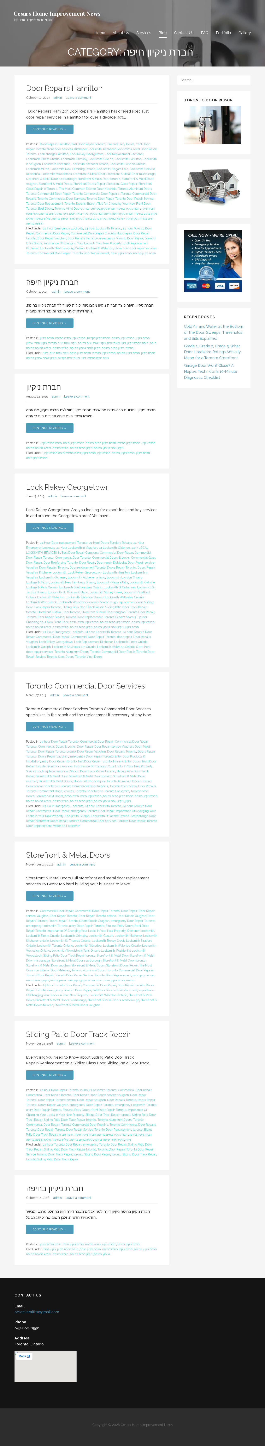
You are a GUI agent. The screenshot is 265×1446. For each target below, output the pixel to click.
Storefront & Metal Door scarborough (51, 178)
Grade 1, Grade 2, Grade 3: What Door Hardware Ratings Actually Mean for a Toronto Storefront (212, 352)
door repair (124, 233)
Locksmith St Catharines (120, 587)
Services (143, 33)
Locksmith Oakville (142, 169)
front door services (60, 149)
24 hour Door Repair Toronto (59, 741)
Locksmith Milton (37, 169)
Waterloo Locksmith (66, 825)
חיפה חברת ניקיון (100, 213)
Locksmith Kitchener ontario (89, 164)
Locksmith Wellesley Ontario (124, 597)
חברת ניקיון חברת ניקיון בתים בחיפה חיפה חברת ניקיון (76, 453)
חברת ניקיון (148, 208)
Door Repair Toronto (63, 916)
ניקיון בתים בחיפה (95, 218)
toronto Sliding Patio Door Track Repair (52, 1159)
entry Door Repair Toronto (59, 761)
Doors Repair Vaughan (53, 756)
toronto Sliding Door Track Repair (134, 1154)
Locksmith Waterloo (99, 248)
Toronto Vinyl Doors (68, 208)
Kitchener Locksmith (88, 149)
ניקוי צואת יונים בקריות (62, 343)
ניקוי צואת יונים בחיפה (54, 213)
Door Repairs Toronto (53, 567)
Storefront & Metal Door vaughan (103, 612)
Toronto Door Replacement (44, 203)
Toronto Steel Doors (39, 208)
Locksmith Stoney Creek (105, 592)
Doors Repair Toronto (121, 567)
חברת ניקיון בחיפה (128, 208)
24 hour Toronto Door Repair (62, 985)
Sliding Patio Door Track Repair (83, 607)
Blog (162, 33)
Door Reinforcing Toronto (60, 562)
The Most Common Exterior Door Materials (87, 188)
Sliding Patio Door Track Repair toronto (69, 955)
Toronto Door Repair (100, 198)
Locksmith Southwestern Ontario (80, 587)
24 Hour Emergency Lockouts (63, 228)
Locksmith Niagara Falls (112, 169)
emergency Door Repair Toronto (91, 756)
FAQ (204, 33)
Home (99, 33)
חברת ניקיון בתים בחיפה (70, 338)
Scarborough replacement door (121, 602)
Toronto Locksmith (116, 791)
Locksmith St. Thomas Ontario (68, 592)
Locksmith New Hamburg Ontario (73, 169)
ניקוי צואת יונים (78, 213)
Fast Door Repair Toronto (88, 144)
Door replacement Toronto (88, 567)
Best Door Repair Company (80, 552)
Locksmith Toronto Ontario (55, 945)
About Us (121, 33)
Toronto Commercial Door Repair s (95, 193)
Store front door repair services (136, 248)
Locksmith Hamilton (128, 159)
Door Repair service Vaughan (113, 746)
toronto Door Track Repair (54, 1154)
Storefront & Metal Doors (55, 183)
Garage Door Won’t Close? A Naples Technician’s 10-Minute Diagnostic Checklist (210, 371)
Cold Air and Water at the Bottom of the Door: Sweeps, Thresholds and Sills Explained (213, 332)
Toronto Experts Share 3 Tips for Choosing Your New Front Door (107, 203)
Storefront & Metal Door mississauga (130, 174)
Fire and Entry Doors (120, 144)
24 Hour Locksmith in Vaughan (76, 547)
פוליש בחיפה (43, 218)
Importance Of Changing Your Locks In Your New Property (82, 243)
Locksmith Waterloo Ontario (85, 597)
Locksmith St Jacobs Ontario (110, 816)
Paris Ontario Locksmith (99, 950)
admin (57, 97)
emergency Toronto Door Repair (121, 238)
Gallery (244, 33)
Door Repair (87, 562)
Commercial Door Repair (52, 233)
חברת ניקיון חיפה (122, 213)
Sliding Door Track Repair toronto (92, 771)
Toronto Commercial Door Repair (48, 193)
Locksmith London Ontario (128, 164)
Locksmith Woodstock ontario (78, 602)
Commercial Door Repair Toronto (93, 233)
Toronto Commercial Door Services (61, 198)
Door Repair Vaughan (51, 238)
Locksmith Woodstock (41, 602)
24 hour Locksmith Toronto (103, 228)
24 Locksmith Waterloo (114, 547)
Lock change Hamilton (53, 154)
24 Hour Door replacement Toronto (64, 542)
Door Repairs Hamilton (64, 88)
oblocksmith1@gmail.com (36, 1312)
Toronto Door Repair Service (134, 198)
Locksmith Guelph (101, 159)
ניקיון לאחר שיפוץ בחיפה (67, 218)
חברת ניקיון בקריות (103, 208)
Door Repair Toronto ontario (57, 751)
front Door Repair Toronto (109, 1109)
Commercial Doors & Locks (111, 557)
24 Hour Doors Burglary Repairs (110, 542)
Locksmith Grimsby (74, 159)
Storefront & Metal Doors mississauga (61, 1000)
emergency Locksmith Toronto (47, 925)
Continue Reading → (50, 129)
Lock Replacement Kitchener (124, 154)
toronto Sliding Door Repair (91, 1154)
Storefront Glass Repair (121, 183)
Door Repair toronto (131, 985)
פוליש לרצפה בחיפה (38, 348)
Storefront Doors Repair (89, 183)
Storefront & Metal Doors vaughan (77, 1005)
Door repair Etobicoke (111, 562)
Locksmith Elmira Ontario (43, 159)
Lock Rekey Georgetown (86, 154)
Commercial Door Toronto (73, 557)
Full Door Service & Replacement (115, 990)
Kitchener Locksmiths (117, 149)
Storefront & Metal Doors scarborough (113, 1000)
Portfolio (223, 33)
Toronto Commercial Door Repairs (133, 786)
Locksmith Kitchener (55, 164)
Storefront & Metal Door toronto (99, 178)
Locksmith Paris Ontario (42, 587)
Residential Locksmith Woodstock (49, 174)
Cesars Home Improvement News (56, 13)
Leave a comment (78, 97)
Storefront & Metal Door (89, 174)
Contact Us (184, 33)
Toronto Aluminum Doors (135, 188)
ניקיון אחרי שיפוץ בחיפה (122, 218)
